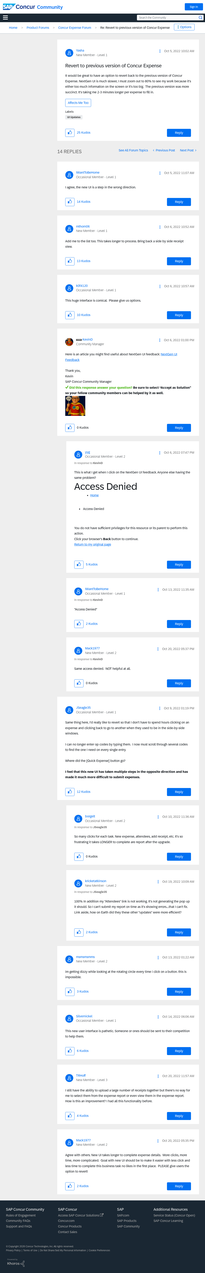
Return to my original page (92, 544)
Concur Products (69, 1226)
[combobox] (170, 17)
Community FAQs (18, 1220)
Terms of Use (30, 1250)
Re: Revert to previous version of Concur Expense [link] (135, 27)
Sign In (194, 6)
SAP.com (123, 1215)
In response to (88, 463)
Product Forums (38, 27)
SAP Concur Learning (168, 1220)
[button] (160, 51)
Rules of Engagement (21, 1215)
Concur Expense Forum (74, 27)
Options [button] (185, 27)
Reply (179, 132)
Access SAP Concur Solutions (79, 1215)
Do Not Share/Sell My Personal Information (63, 1250)
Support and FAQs (19, 1226)
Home (13, 27)
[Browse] (7, 17)
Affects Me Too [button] (78, 102)
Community (50, 7)
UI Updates (73, 117)
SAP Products (126, 1220)
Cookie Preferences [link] (99, 1250)
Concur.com (66, 1220)
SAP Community (128, 1226)
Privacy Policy (13, 1250)
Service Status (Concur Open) (174, 1215)
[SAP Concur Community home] (19, 7)
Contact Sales (67, 1232)
